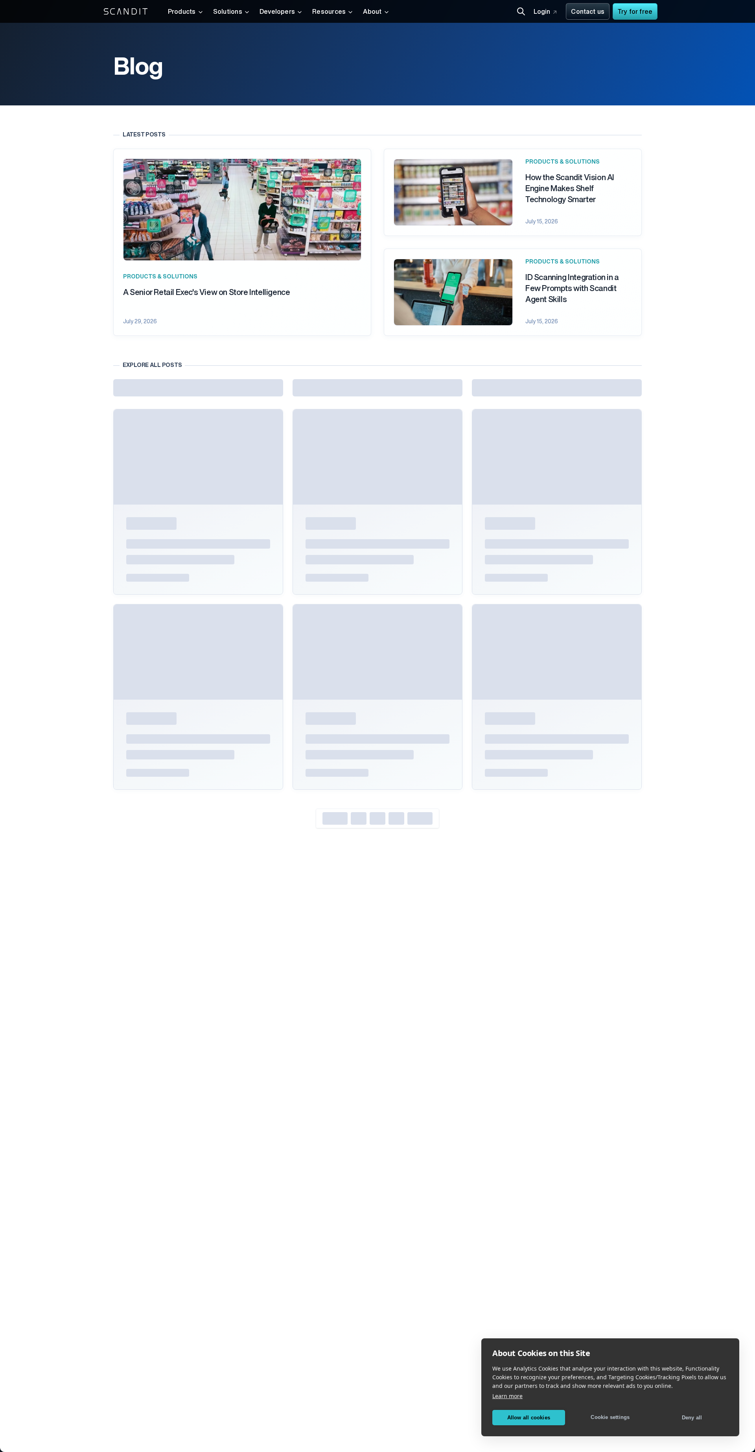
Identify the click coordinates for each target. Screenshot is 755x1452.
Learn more (507, 1396)
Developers (277, 12)
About (372, 12)
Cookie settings (610, 1417)
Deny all (692, 1418)
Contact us (587, 12)
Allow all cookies (528, 1418)
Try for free (635, 12)
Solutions (227, 12)
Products (182, 12)
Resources (329, 12)
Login (542, 12)
